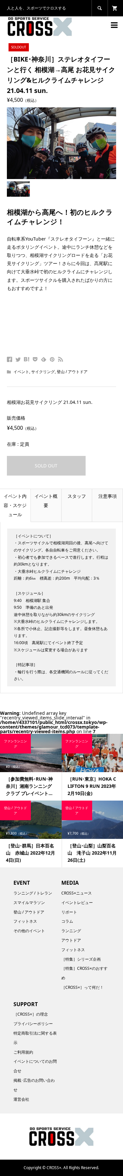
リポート (69, 912)
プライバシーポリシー (33, 1023)
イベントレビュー (77, 902)
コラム (67, 921)
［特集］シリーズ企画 (81, 959)
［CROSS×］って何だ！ (82, 987)
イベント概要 (45, 500)
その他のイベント (29, 930)
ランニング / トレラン (32, 893)
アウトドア (71, 940)
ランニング (71, 930)
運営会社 (21, 1099)
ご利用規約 (23, 1052)
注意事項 (107, 496)
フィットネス (25, 921)
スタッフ (77, 496)
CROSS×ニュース (76, 893)
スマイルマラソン (29, 902)
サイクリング (43, 371)
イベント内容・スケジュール (15, 505)
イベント (21, 371)
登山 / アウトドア (72, 371)
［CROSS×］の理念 (30, 1014)
